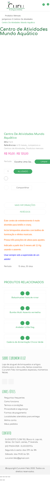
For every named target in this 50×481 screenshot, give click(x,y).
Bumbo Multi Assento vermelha (25, 312)
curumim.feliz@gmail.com (17, 458)
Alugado (23, 172)
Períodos (25, 212)
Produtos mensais (13, 15)
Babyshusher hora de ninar (25, 298)
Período (8, 161)
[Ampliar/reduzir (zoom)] (9, 476)
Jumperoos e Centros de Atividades (17, 19)
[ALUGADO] (22, 293)
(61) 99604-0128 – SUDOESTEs (19, 446)
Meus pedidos (11, 424)
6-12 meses (22, 145)
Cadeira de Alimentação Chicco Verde (25, 342)
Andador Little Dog (25, 327)
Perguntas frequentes (14, 398)
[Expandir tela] (6, 476)
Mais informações (25, 205)
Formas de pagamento (15, 413)
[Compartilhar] (4, 476)
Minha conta (10, 420)
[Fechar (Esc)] (1, 476)
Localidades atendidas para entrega (22, 417)
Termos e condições (13, 405)
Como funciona (11, 402)
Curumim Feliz (23, 468)
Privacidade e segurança (16, 409)
